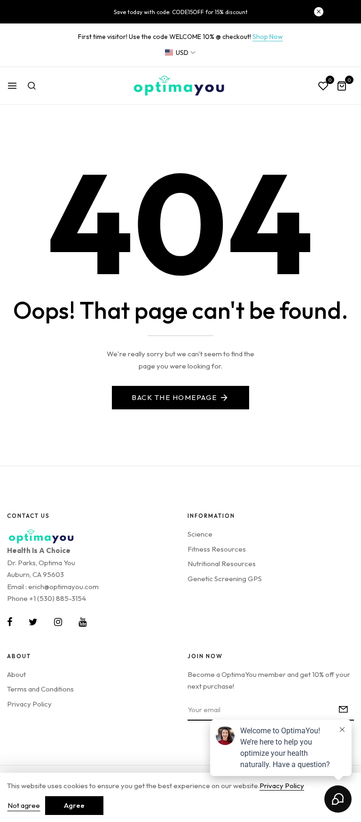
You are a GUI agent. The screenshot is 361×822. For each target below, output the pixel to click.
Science (200, 534)
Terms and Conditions (40, 688)
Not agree (24, 805)
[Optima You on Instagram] (58, 622)
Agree (74, 805)
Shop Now (267, 36)
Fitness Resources (217, 549)
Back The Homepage (174, 397)
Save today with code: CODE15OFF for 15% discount (181, 11)
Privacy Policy (29, 703)
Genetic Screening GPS (225, 578)
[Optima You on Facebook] (9, 622)
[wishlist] (323, 86)
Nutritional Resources (222, 563)
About (16, 674)
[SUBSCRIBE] (343, 710)
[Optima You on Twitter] (33, 622)
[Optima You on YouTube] (82, 622)
